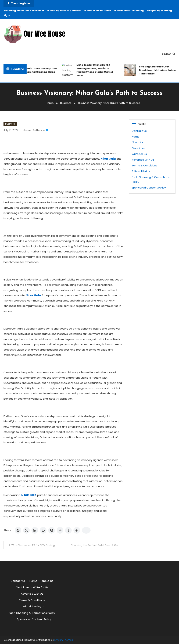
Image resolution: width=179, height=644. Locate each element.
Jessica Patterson (34, 130)
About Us (138, 142)
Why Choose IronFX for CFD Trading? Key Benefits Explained (36, 545)
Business (10, 123)
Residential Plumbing (130, 10)
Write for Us (139, 154)
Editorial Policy (141, 171)
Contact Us (139, 131)
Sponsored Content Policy (149, 187)
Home (135, 136)
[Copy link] (86, 530)
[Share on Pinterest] (51, 530)
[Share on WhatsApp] (43, 530)
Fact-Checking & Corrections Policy (32, 613)
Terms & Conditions (144, 165)
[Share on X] (26, 530)
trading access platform (65, 10)
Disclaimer (138, 148)
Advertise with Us (143, 160)
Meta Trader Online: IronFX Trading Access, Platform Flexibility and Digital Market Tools (92, 70)
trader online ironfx (99, 10)
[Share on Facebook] (18, 530)
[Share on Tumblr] (68, 530)
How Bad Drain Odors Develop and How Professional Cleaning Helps (32, 70)
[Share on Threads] (76, 530)
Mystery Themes (63, 640)
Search (166, 54)
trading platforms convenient (25, 10)
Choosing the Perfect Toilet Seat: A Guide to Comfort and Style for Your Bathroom (97, 545)
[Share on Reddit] (60, 530)
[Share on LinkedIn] (34, 530)
